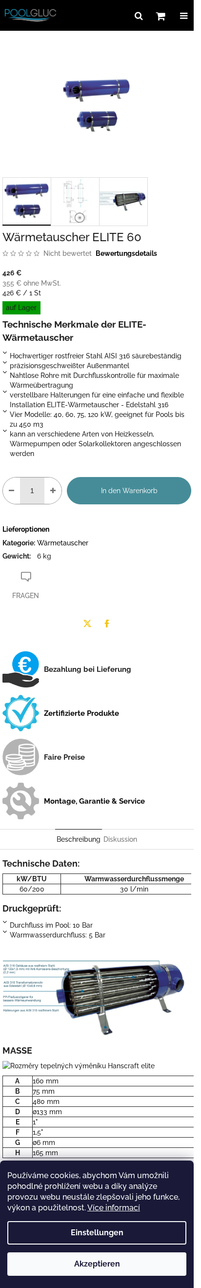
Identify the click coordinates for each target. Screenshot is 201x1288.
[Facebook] (107, 623)
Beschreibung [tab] (78, 839)
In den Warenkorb (129, 491)
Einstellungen (97, 1232)
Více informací (113, 1207)
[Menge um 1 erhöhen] (52, 491)
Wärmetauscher (62, 543)
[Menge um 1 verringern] (11, 491)
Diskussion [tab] (120, 839)
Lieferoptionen (25, 529)
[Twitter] (87, 623)
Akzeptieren (97, 1263)
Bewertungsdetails (126, 253)
